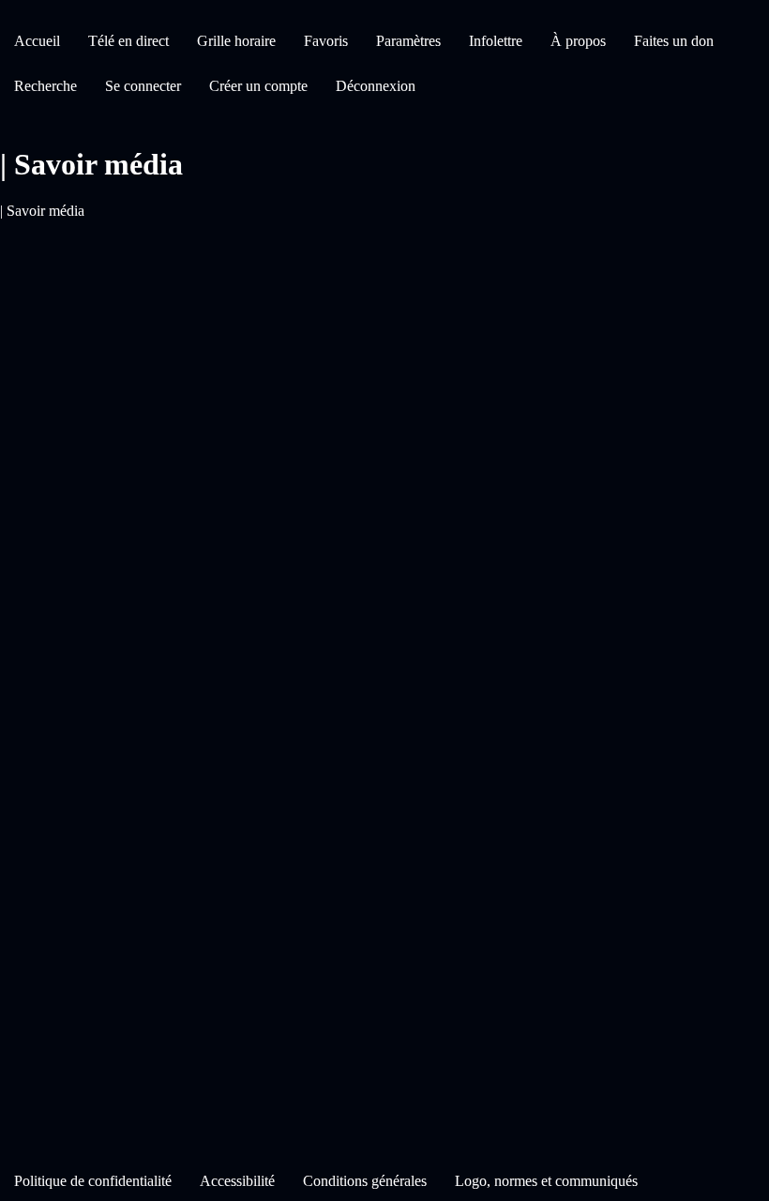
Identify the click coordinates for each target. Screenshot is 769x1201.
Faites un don (674, 41)
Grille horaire (236, 41)
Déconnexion (375, 86)
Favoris (326, 41)
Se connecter (143, 86)
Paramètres (408, 41)
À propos (578, 41)
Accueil (37, 41)
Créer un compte (258, 86)
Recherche (45, 86)
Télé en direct (128, 41)
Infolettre (495, 41)
